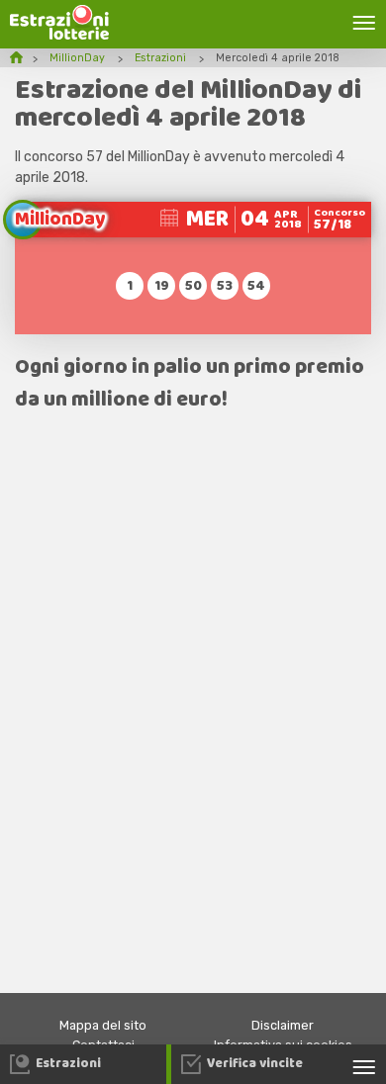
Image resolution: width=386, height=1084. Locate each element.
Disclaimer (282, 1025)
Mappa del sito (102, 1025)
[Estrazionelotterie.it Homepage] (59, 35)
